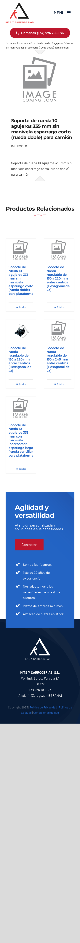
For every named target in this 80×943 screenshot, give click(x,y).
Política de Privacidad (43, 707)
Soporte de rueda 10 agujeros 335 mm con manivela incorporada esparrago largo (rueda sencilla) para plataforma (21, 440)
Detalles (22, 307)
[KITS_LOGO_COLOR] (19, 4)
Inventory (22, 43)
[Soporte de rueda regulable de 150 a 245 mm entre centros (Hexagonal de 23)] (59, 330)
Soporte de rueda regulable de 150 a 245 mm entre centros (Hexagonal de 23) (58, 359)
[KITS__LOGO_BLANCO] (40, 640)
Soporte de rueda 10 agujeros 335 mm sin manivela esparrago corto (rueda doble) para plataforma (21, 280)
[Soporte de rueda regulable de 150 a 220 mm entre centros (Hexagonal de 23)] (59, 250)
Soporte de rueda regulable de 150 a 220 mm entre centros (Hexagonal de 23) (58, 278)
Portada (10, 43)
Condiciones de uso (46, 712)
